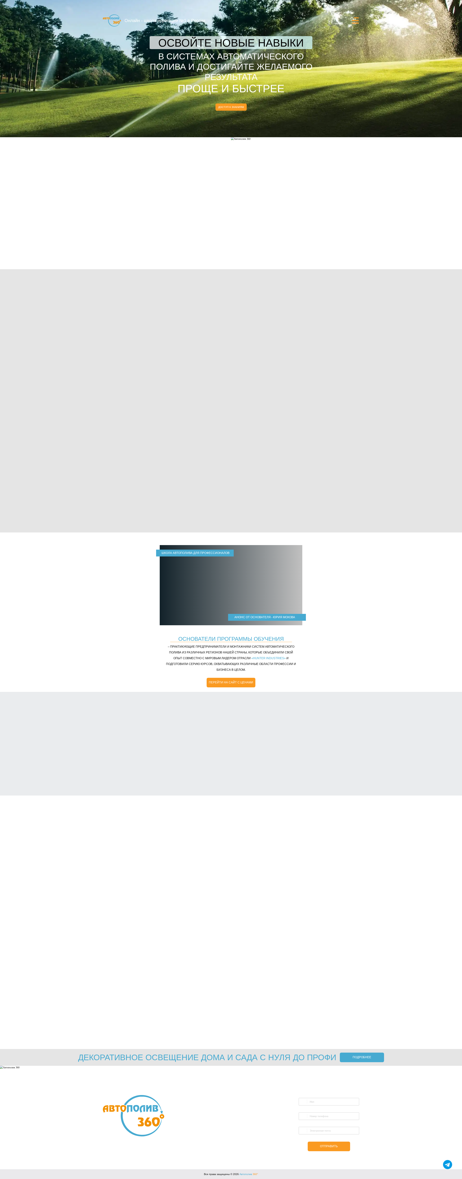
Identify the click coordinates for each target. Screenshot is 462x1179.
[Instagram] (237, 1149)
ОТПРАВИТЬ (329, 1146)
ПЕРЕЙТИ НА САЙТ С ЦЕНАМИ (231, 682)
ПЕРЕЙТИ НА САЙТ (107, 1019)
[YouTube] (226, 1149)
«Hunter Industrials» (338, 1029)
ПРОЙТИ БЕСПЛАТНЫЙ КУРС (302, 525)
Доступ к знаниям (231, 107)
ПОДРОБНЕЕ (362, 1057)
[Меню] (355, 20)
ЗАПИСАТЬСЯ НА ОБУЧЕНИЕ (313, 776)
